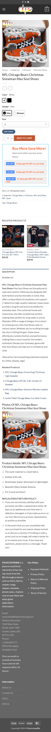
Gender (5, 106)
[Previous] (2, 247)
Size (4, 119)
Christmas (28, 195)
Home (5, 70)
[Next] (48, 247)
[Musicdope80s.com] (25, 9)
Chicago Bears (18, 195)
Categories (15, 70)
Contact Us (7, 692)
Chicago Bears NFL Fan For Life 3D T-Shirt (12, 253)
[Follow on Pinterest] (28, 2)
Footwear (26, 70)
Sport (8, 198)
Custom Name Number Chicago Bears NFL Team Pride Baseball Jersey (38, 254)
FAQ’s (5, 698)
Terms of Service (38, 593)
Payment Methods (40, 569)
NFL (4, 198)
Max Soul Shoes (40, 70)
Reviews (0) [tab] (7, 277)
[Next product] (4, 88)
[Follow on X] (25, 2)
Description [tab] (8, 272)
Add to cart (24, 138)
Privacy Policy (37, 574)
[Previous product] (10, 88)
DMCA (5, 703)
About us (6, 687)
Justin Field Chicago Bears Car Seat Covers (26, 398)
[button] (4, 9)
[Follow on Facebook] (23, 2)
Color (5, 94)
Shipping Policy (38, 588)
